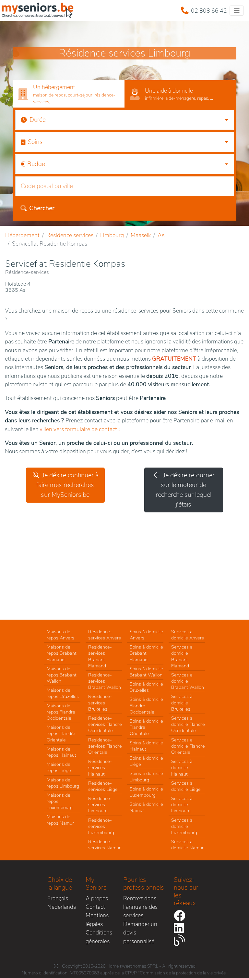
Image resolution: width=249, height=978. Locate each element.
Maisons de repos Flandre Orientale (61, 733)
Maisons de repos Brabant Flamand (62, 653)
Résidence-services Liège (103, 786)
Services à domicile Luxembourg (184, 826)
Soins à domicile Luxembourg (146, 792)
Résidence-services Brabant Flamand (100, 656)
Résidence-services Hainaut (100, 767)
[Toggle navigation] (237, 11)
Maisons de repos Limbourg (63, 783)
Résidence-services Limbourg (100, 804)
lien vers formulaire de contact (80, 429)
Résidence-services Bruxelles (100, 702)
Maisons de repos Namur (60, 819)
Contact (95, 907)
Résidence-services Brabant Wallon (104, 681)
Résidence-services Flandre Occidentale (105, 724)
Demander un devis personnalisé (140, 932)
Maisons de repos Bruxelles (63, 693)
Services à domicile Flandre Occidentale (188, 724)
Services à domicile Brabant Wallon (187, 681)
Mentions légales (97, 919)
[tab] (68, 94)
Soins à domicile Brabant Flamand (146, 653)
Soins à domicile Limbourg (146, 776)
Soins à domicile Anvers (146, 634)
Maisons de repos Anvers (60, 634)
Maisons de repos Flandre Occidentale (61, 711)
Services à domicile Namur (187, 844)
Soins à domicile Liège (146, 761)
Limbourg (112, 235)
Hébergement (22, 235)
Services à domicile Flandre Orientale (188, 746)
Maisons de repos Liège (59, 767)
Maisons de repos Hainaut (61, 752)
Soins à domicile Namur (146, 807)
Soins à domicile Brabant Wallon (146, 671)
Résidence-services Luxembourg (101, 826)
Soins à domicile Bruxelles (146, 687)
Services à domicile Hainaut (182, 767)
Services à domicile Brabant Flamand (182, 656)
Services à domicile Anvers (187, 634)
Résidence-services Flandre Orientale (105, 746)
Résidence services (69, 235)
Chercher (41, 208)
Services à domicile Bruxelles (182, 702)
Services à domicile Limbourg (182, 804)
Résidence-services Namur (104, 844)
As (161, 235)
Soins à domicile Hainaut (146, 746)
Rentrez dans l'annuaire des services (140, 907)
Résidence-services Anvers (104, 634)
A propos (97, 898)
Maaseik (141, 235)
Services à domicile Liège (186, 786)
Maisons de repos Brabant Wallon (62, 674)
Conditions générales (99, 937)
